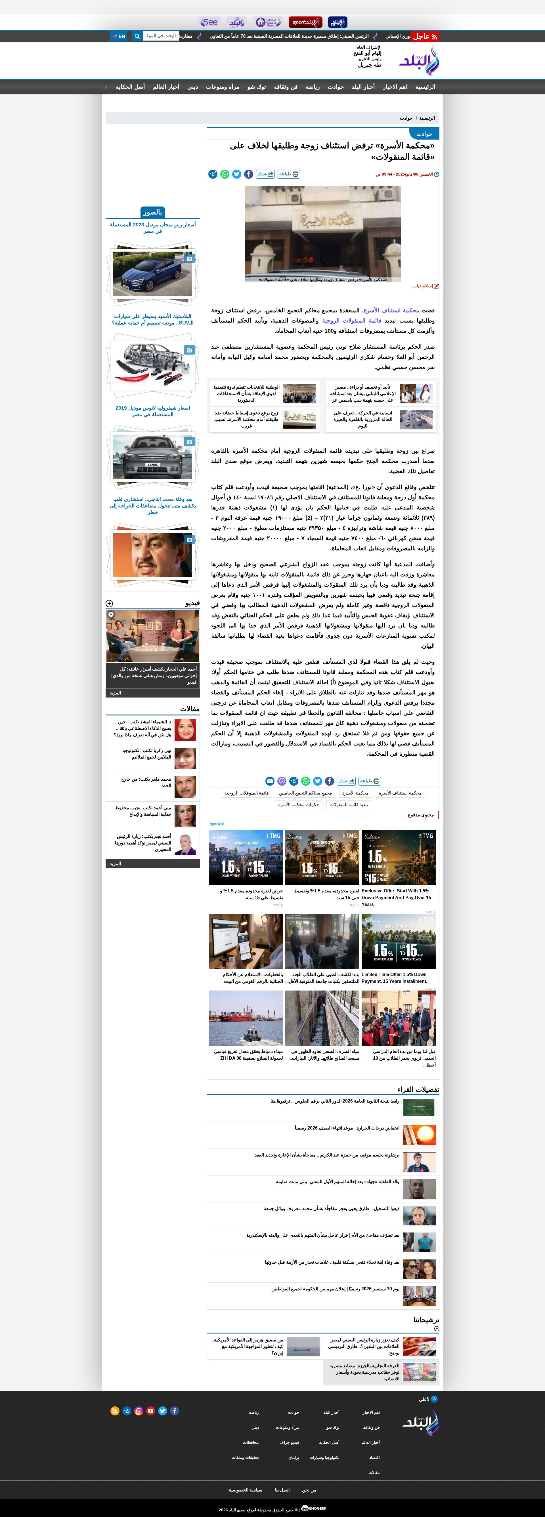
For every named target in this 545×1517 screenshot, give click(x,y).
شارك (263, 174)
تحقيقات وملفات (245, 1457)
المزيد (115, 692)
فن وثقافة (286, 87)
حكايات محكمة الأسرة (298, 804)
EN (121, 36)
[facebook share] (248, 174)
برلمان (293, 1457)
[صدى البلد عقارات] (236, 22)
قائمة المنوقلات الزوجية (246, 793)
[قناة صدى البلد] (338, 22)
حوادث (336, 87)
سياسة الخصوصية (245, 1489)
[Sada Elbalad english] (209, 22)
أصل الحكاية (130, 87)
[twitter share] (236, 174)
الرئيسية (425, 87)
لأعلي (425, 1399)
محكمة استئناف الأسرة (400, 793)
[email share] (212, 174)
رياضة (313, 87)
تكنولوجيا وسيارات (324, 1457)
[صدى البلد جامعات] (268, 22)
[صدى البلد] (419, 60)
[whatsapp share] (224, 174)
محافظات (251, 1442)
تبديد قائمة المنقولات (349, 804)
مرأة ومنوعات (223, 87)
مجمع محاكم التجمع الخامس (305, 793)
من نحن (309, 1489)
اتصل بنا (282, 1489)
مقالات (374, 1472)
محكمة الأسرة (355, 793)
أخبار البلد (363, 87)
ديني (192, 87)
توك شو (257, 87)
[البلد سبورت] (305, 22)
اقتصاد (374, 1457)
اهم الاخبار (395, 87)
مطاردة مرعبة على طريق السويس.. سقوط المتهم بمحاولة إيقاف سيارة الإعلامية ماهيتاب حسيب (258, 36)
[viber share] (281, 781)
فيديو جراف (289, 1442)
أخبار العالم (166, 87)
